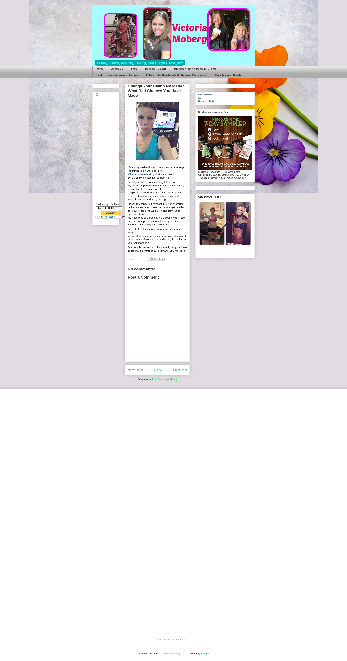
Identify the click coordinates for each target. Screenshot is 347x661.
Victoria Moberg (205, 95)
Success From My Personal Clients (195, 68)
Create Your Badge (206, 101)
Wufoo (186, 639)
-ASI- (183, 653)
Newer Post (135, 370)
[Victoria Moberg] (199, 97)
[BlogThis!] (153, 259)
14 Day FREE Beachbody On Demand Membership (176, 75)
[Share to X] (156, 259)
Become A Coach (155, 68)
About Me (117, 68)
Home (99, 68)
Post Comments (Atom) (164, 379)
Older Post (180, 370)
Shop (134, 68)
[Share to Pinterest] (163, 259)
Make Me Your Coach (228, 75)
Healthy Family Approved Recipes (117, 75)
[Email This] (150, 259)
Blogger (205, 653)
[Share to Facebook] (160, 259)
